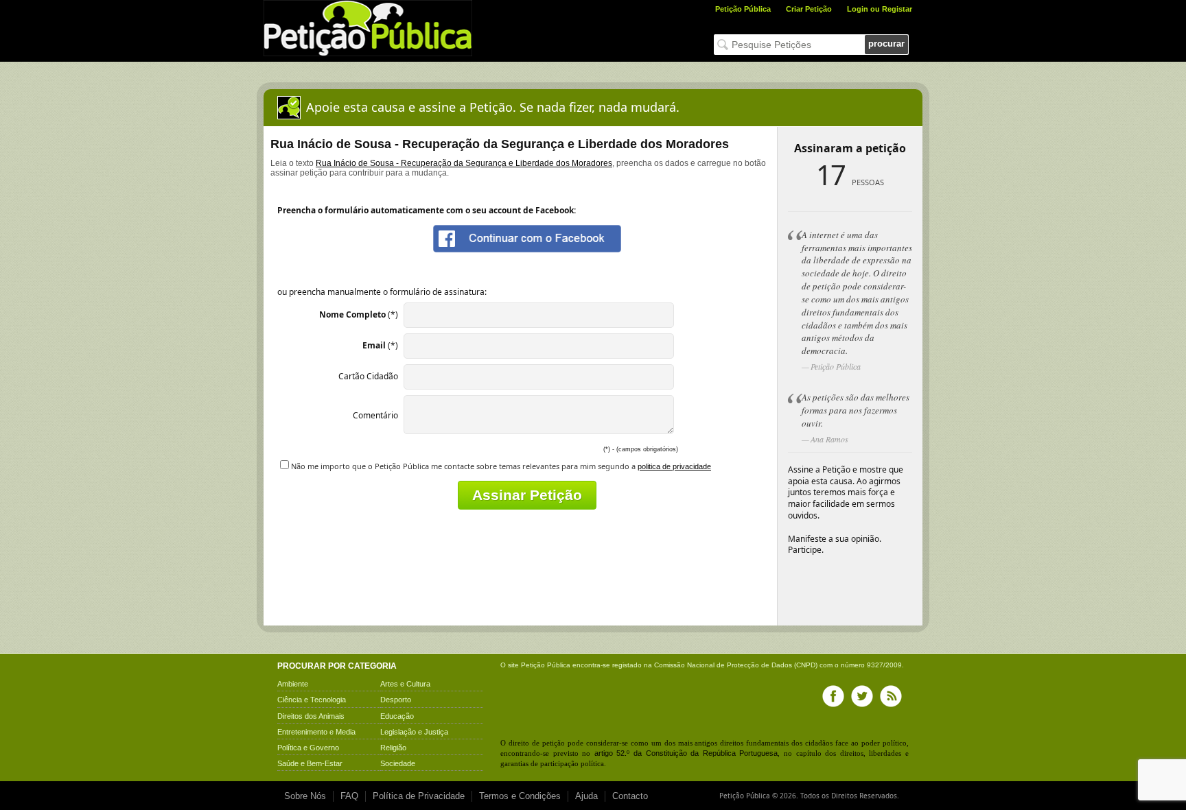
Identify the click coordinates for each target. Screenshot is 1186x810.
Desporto (395, 699)
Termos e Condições (520, 796)
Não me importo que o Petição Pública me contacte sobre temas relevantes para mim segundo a (501, 466)
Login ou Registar (879, 9)
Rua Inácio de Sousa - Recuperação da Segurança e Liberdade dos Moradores (464, 163)
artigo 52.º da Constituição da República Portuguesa (686, 753)
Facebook (833, 696)
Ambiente (292, 684)
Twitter (862, 696)
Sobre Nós (305, 796)
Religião (393, 747)
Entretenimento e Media (316, 732)
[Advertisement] (527, 592)
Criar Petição (809, 9)
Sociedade (397, 763)
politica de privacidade (674, 466)
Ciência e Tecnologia (311, 699)
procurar (886, 43)
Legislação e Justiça (414, 732)
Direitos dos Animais (311, 716)
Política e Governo (308, 747)
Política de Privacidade (419, 796)
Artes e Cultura (405, 684)
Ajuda (586, 796)
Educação (397, 716)
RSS (891, 696)
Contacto (630, 796)
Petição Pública (743, 9)
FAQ (349, 796)
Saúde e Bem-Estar (309, 763)
